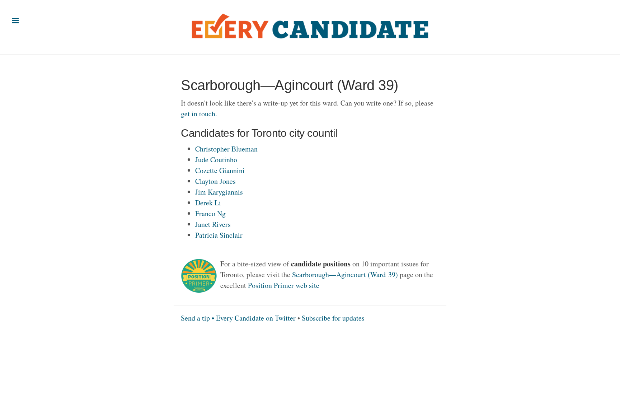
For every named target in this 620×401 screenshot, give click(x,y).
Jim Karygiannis (219, 192)
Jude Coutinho (216, 159)
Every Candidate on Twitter (256, 318)
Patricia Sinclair (219, 235)
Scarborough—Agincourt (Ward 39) (345, 274)
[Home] (310, 23)
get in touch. (199, 113)
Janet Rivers (213, 224)
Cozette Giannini (220, 170)
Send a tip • (198, 318)
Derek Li (208, 203)
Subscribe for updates (333, 318)
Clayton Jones (215, 181)
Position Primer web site (283, 285)
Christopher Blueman (226, 149)
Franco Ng (210, 213)
